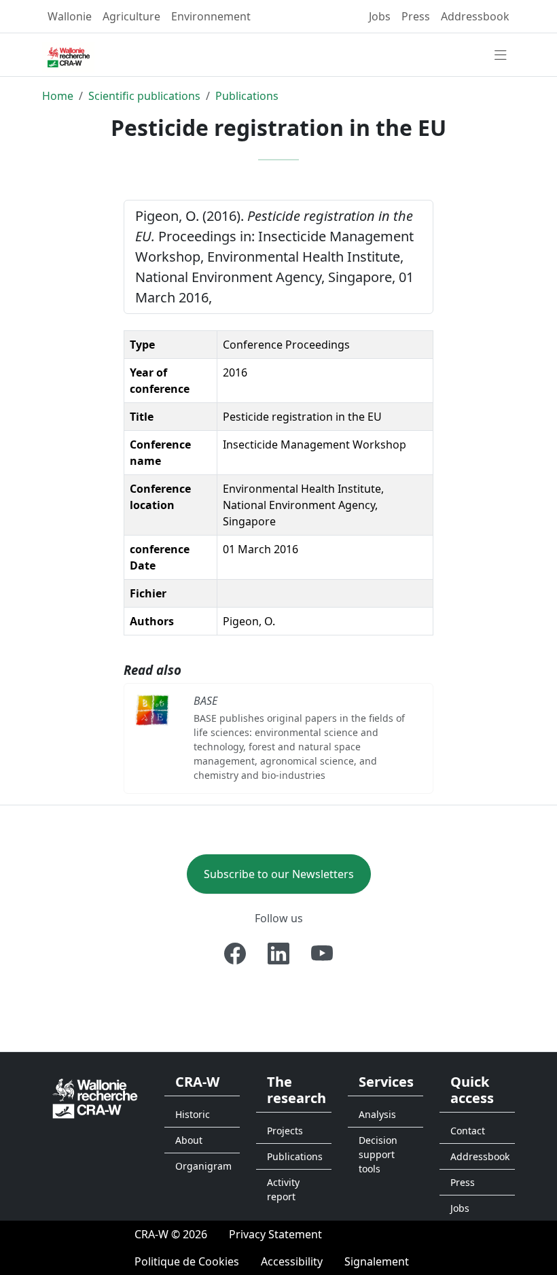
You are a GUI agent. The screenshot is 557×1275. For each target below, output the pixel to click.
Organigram (203, 1165)
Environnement (211, 16)
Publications (246, 95)
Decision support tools (378, 1154)
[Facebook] (235, 953)
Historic (192, 1114)
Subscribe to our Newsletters (279, 874)
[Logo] (95, 1097)
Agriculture (131, 16)
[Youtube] (322, 953)
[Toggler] (500, 55)
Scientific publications (144, 95)
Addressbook (475, 16)
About (188, 1140)
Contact (467, 1130)
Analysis (377, 1114)
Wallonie (70, 16)
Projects (285, 1130)
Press (415, 16)
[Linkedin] (278, 953)
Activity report (283, 1189)
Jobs (380, 16)
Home (57, 95)
